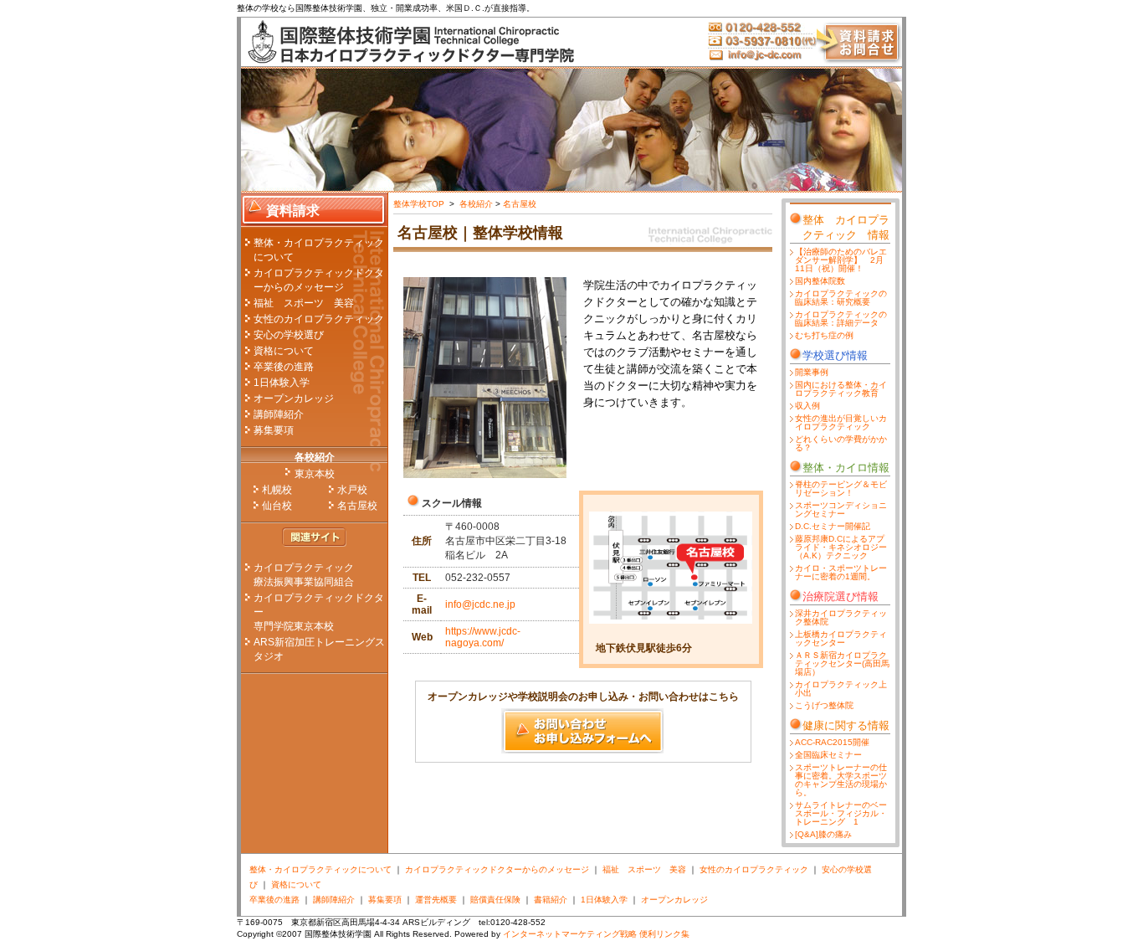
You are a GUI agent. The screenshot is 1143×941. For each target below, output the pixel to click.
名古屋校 (357, 506)
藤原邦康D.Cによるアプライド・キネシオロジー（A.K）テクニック (841, 547)
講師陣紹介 (279, 414)
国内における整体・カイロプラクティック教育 (841, 389)
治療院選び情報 (840, 596)
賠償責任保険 (495, 899)
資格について (284, 351)
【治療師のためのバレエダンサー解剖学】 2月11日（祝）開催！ (841, 260)
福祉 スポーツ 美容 (304, 303)
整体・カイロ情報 (845, 467)
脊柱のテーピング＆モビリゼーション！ (841, 488)
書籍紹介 (550, 899)
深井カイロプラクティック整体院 (841, 617)
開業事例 (811, 372)
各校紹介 (315, 457)
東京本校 (315, 474)
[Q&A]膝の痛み (823, 834)
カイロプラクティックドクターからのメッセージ (497, 869)
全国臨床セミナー (828, 754)
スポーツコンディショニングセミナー (841, 509)
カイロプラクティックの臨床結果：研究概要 (841, 297)
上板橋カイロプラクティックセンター (841, 638)
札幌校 (277, 490)
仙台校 (277, 506)
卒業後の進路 (284, 367)
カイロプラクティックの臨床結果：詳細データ (841, 318)
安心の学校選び (289, 335)
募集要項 (274, 430)
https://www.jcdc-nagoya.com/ (482, 637)
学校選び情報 (835, 355)
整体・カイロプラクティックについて (320, 869)
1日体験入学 (282, 382)
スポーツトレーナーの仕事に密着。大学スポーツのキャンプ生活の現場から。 (841, 780)
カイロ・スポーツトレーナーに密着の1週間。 (841, 572)
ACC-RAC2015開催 (832, 742)
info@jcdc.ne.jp (480, 604)
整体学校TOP (420, 203)
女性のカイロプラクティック (319, 319)
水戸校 (352, 490)
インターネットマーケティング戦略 (570, 933)
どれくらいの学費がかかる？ (841, 443)
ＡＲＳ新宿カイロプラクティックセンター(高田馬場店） (842, 663)
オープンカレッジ (294, 398)
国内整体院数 (820, 280)
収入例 (807, 405)
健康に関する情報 (845, 725)
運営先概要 (436, 899)
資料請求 (293, 210)
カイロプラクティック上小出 (841, 688)
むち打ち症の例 (824, 335)
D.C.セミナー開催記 (832, 526)
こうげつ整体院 (824, 705)
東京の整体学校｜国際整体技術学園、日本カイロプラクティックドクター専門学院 (408, 42)
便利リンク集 (664, 933)
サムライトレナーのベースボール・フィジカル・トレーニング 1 (841, 813)
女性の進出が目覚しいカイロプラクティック (841, 422)
